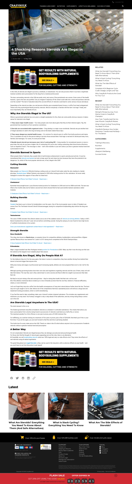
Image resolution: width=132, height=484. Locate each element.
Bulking (81, 450)
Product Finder (63, 454)
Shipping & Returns (65, 449)
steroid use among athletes (71, 219)
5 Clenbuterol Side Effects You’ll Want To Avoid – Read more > (29, 193)
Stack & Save (83, 449)
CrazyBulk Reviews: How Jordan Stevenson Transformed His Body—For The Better (108, 131)
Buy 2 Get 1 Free (84, 447)
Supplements (72, 6)
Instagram (105, 449)
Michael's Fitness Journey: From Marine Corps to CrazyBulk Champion (106, 114)
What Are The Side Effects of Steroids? (105, 84)
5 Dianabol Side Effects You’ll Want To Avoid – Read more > (29, 212)
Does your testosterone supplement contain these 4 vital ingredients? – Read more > (37, 226)
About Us (61, 456)
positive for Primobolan (49, 249)
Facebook (105, 451)
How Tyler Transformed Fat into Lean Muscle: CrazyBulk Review (106, 120)
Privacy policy (101, 471)
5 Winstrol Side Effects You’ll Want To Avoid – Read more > (28, 179)
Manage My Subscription (66, 459)
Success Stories (103, 6)
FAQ (60, 452)
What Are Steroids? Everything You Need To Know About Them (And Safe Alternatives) (108, 73)
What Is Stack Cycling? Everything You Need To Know (107, 79)
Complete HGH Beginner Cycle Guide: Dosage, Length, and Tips (106, 89)
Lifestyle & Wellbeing (87, 6)
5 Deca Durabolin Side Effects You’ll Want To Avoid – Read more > (31, 243)
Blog (103, 447)
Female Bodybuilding (85, 456)
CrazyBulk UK (29, 471)
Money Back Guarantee (66, 450)
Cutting (81, 452)
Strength (82, 454)
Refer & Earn (63, 461)
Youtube (104, 453)
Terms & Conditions (110, 471)
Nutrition (61, 6)
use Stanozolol (23, 171)
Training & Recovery (47, 6)
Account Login (63, 458)
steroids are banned (27, 158)
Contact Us (62, 447)
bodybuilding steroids (31, 337)
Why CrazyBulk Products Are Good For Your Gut (108, 95)
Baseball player (21, 173)
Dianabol (13, 204)
